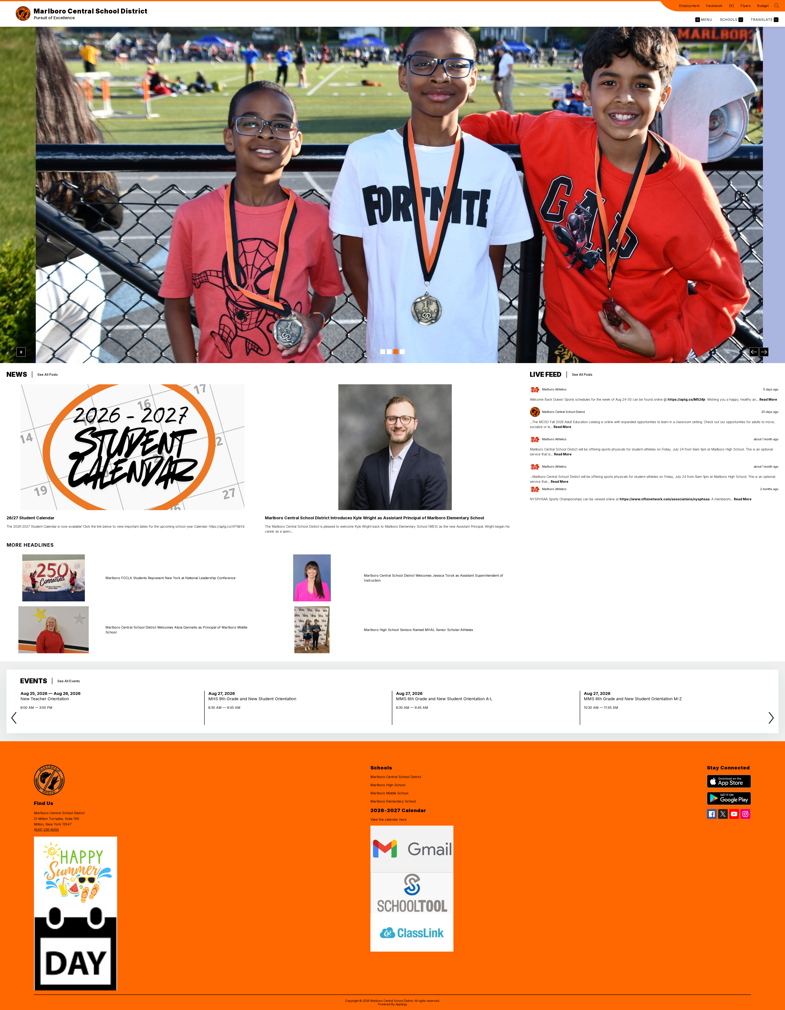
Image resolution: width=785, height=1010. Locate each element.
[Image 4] (402, 351)
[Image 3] (395, 351)
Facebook (714, 6)
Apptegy (401, 1004)
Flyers (745, 6)
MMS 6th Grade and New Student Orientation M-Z (634, 698)
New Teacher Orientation (46, 698)
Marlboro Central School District (395, 777)
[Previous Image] (753, 352)
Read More (768, 399)
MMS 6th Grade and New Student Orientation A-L (445, 698)
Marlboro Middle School (389, 793)
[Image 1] (382, 351)
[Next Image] (764, 352)
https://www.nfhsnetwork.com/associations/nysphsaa (665, 499)
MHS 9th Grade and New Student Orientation (253, 698)
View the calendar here (388, 819)
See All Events (68, 681)
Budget (763, 6)
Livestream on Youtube (587, 343)
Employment (689, 6)
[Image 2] (389, 351)
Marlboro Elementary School (393, 801)
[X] (731, 6)
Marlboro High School (387, 785)
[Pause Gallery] (21, 352)
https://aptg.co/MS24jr (686, 399)
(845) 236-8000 (46, 830)
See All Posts (47, 374)
